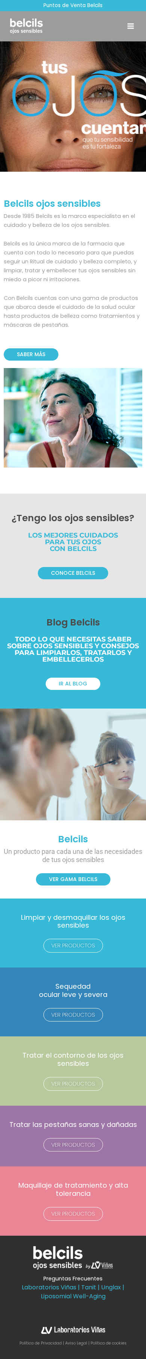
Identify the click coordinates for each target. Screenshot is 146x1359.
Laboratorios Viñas (49, 1287)
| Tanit (87, 1287)
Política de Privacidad (41, 1343)
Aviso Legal (76, 1343)
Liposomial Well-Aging (73, 1296)
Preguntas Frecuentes (73, 1278)
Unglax (111, 1287)
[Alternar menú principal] (131, 26)
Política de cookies (109, 1343)
